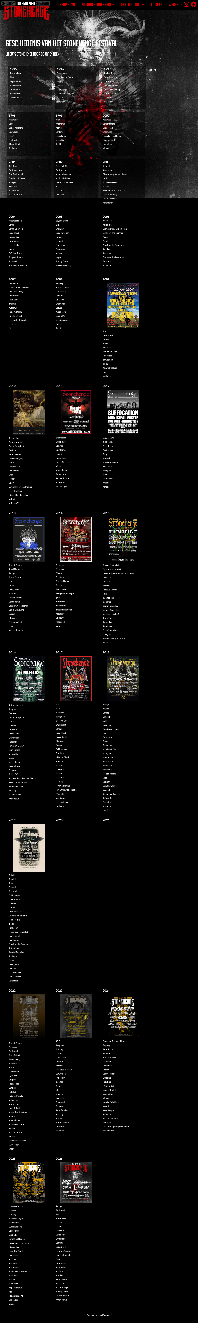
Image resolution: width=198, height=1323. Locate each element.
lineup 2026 (66, 4)
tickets (156, 4)
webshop (175, 4)
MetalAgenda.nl (104, 1315)
